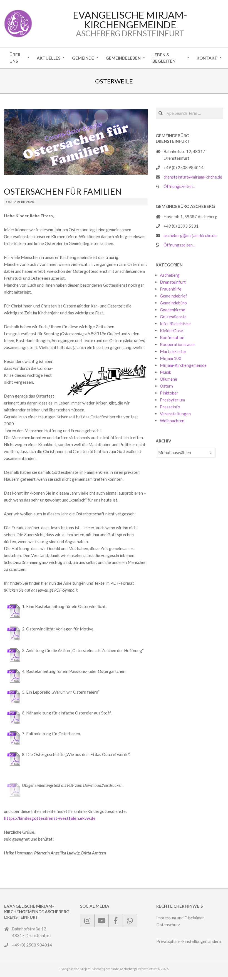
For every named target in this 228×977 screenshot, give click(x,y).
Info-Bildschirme (175, 323)
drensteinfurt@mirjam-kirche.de (192, 176)
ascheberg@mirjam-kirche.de (190, 235)
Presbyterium (172, 399)
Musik (165, 372)
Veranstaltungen (175, 413)
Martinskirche (173, 351)
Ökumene (168, 378)
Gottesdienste (173, 316)
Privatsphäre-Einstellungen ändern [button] (188, 941)
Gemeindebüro (173, 302)
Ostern (166, 385)
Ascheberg (170, 275)
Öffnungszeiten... (179, 186)
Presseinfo (170, 406)
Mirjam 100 (170, 358)
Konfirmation (172, 337)
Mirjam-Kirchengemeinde (183, 365)
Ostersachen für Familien (63, 191)
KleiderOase (171, 330)
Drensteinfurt (173, 281)
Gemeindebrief (173, 295)
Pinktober (169, 392)
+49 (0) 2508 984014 (183, 167)
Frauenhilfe (170, 288)
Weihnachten (172, 420)
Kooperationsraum (177, 344)
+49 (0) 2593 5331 (181, 225)
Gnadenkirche (172, 309)
